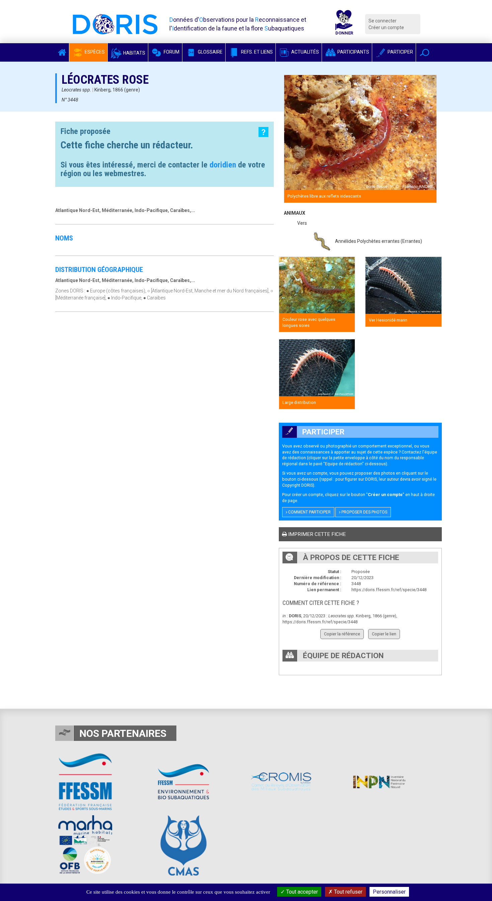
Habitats (133, 53)
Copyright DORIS (297, 485)
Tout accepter (301, 892)
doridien (223, 164)
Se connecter (382, 20)
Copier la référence (342, 633)
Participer (400, 52)
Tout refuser (347, 892)
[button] (424, 52)
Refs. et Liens (256, 52)
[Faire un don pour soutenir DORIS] (344, 24)
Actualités (304, 52)
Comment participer (309, 512)
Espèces (94, 52)
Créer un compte (386, 27)
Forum (171, 52)
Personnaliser (389, 892)
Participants (352, 52)
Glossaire (210, 52)
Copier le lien (384, 633)
